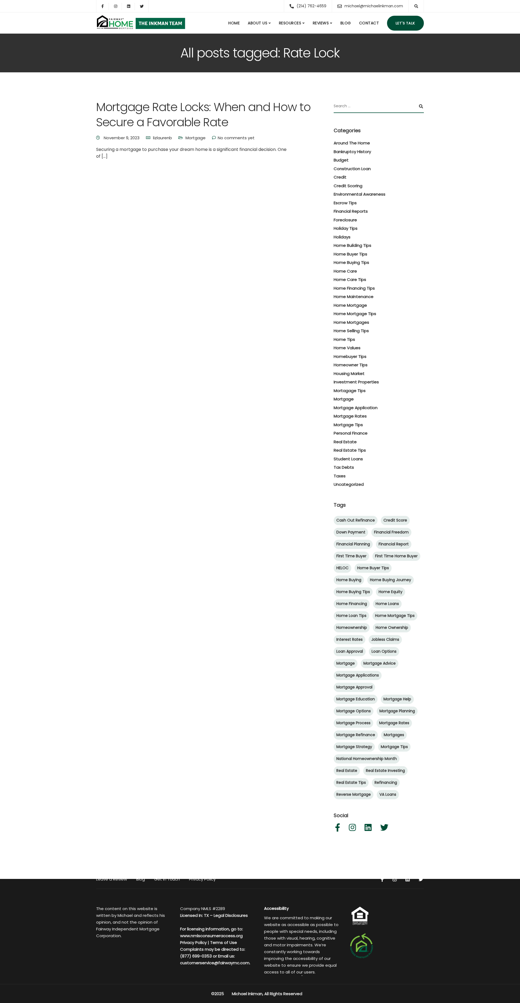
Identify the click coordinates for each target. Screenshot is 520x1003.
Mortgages (394, 734)
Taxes (340, 476)
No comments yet (236, 138)
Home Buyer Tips (350, 254)
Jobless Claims (385, 639)
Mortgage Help (397, 699)
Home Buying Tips (351, 262)
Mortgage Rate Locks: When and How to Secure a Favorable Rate (203, 114)
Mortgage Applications (357, 675)
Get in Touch (167, 879)
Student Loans (348, 459)
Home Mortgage (350, 305)
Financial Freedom (391, 532)
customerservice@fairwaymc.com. (215, 963)
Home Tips (344, 339)
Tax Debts (344, 467)
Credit (340, 177)
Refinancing (386, 782)
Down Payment (350, 532)
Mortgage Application (356, 407)
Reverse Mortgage (353, 794)
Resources (290, 23)
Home (234, 23)
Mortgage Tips (348, 425)
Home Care (345, 271)
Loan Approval (349, 651)
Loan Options (384, 651)
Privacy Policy (202, 879)
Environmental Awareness (359, 194)
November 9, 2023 (122, 138)
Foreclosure (345, 220)
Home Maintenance (353, 296)
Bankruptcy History (352, 151)
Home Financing (351, 603)
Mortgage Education (355, 699)
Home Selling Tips (351, 331)
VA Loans (387, 794)
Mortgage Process (353, 723)
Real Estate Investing (385, 770)
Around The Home (352, 143)
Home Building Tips (352, 245)
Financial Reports (351, 211)
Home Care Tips (350, 279)
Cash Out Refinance (355, 520)
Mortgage (196, 138)
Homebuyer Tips (350, 356)
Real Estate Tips (350, 450)
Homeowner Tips (351, 365)
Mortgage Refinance (355, 734)
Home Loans (387, 603)
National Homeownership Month (366, 758)
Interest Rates (349, 639)
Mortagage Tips (350, 390)
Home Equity (390, 591)
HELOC (342, 568)
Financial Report (394, 544)
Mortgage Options (353, 711)
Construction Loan (352, 169)
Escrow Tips (345, 203)
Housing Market (349, 373)
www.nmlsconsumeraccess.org (211, 936)
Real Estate (345, 442)
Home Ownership (392, 627)
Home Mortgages (351, 322)
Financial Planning (353, 544)
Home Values (347, 348)
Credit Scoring (348, 186)
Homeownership (351, 627)
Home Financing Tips (354, 288)
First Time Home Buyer (396, 556)
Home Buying (348, 580)
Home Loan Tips (351, 615)
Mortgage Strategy (354, 746)
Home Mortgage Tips (355, 313)
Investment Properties (356, 382)
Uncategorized (349, 484)
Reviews (321, 23)
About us (257, 23)
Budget (341, 160)
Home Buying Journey (390, 580)
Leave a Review (111, 879)
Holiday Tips (346, 228)
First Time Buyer (351, 556)
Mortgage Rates (350, 416)
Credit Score (395, 520)
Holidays (342, 237)
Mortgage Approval (354, 687)
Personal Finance (351, 433)
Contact (369, 23)
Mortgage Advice (379, 663)
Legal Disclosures (231, 915)
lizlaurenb (162, 138)
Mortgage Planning (397, 711)
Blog (345, 23)
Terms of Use (223, 942)
